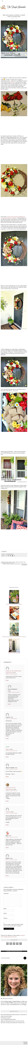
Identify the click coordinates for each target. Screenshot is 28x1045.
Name (5, 908)
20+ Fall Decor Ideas (14, 620)
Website (5, 918)
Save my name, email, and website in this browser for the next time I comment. (13, 925)
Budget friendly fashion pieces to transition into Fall (12, 1021)
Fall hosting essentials (6, 1017)
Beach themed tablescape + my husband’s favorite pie (14, 636)
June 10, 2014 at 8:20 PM (11, 750)
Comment (6, 893)
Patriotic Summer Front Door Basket (14, 604)
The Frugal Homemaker (14, 7)
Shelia (8, 749)
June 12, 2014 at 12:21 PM (11, 837)
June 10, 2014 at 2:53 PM (13, 692)
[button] (14, 1)
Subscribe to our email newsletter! (14, 951)
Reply (7, 680)
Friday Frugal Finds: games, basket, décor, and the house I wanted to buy (13, 563)
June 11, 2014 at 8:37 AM (11, 790)
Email (5, 913)
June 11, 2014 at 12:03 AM (11, 769)
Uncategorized (9, 554)
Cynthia (8, 811)
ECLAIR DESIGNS (25, 1043)
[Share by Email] (12, 555)
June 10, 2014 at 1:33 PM (11, 674)
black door (12, 82)
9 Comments (4, 551)
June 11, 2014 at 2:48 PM (11, 813)
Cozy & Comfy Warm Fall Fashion (8, 1019)
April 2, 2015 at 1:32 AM (11, 859)
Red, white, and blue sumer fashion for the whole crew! (13, 1022)
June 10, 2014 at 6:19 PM (11, 718)
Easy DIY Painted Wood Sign (14, 652)
